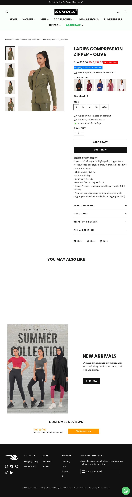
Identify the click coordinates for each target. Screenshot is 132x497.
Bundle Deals (113, 19)
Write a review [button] (83, 431)
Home (7, 39)
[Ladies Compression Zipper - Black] (78, 85)
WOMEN (28, 19)
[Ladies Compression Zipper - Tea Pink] (111, 85)
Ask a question (84, 230)
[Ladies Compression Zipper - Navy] (100, 85)
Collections (15, 39)
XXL (104, 107)
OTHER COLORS (81, 77)
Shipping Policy (31, 462)
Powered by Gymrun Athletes (99, 488)
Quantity (80, 128)
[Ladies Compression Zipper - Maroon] (89, 85)
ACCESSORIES (63, 19)
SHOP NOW (91, 380)
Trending (66, 462)
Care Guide (81, 214)
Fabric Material (84, 205)
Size (76, 102)
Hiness (54, 25)
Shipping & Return (85, 222)
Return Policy (30, 466)
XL (96, 107)
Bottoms (65, 471)
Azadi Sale (73, 25)
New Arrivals (89, 19)
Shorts (46, 466)
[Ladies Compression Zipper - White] (121, 85)
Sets (63, 476)
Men (43, 19)
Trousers (47, 462)
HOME (13, 19)
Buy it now (100, 149)
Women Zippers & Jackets (30, 39)
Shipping (78, 67)
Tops (64, 466)
